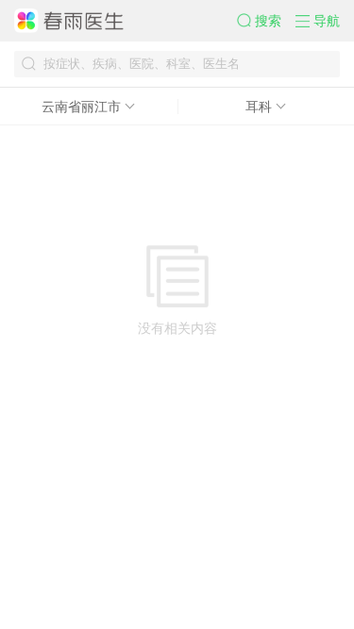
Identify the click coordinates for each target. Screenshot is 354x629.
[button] (266, 20)
